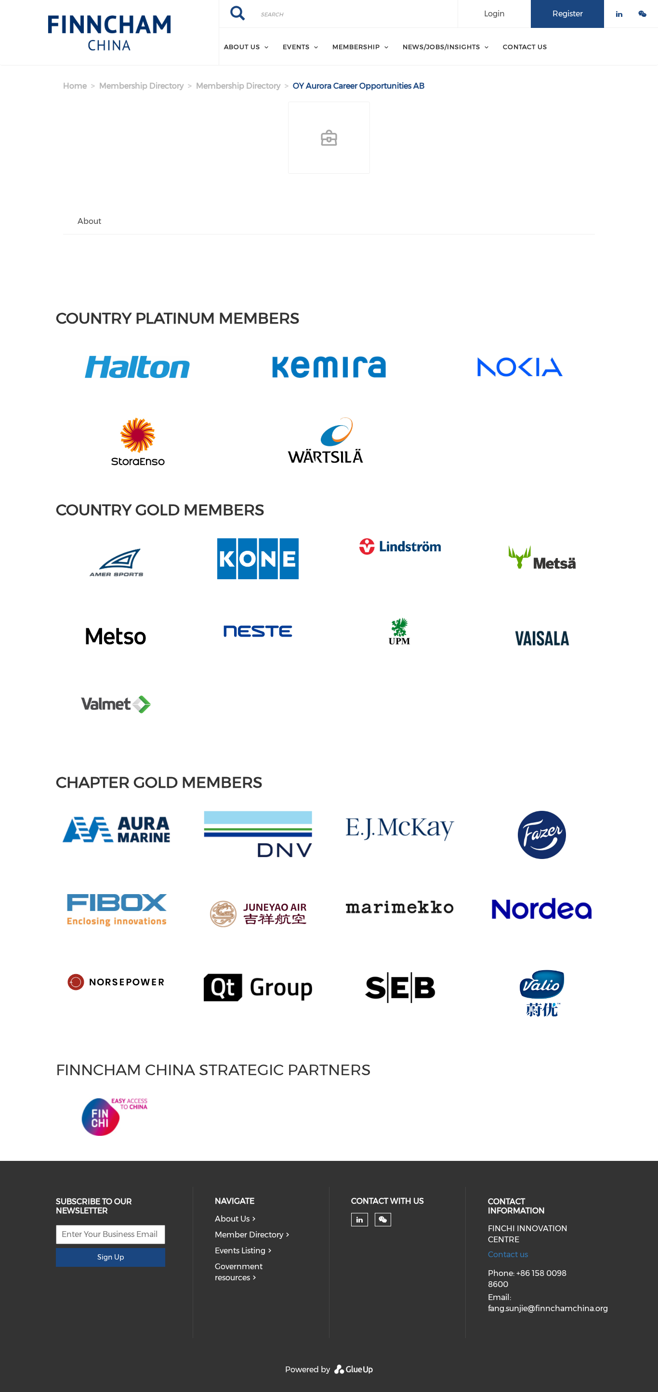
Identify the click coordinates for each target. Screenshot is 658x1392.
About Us (232, 1218)
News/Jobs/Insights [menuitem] (441, 47)
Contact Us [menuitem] (525, 47)
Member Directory (249, 1234)
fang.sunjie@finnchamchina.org (548, 1308)
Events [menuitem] (296, 47)
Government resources (239, 1272)
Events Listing (240, 1250)
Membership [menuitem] (356, 47)
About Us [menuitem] (242, 47)
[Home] (109, 32)
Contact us (508, 1254)
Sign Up (110, 1257)
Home (75, 86)
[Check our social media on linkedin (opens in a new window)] (359, 1219)
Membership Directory (141, 86)
